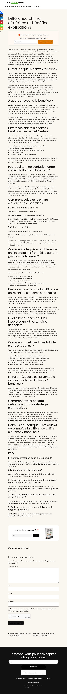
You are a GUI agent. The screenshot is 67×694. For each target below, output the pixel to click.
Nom (10, 585)
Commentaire (13, 566)
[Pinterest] (1, 22)
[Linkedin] (1, 18)
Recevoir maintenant (45, 42)
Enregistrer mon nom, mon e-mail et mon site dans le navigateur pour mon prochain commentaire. (33, 610)
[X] (1, 15)
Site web (11, 601)
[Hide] (0, 32)
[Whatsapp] (1, 25)
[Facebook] (1, 12)
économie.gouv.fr (25, 514)
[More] (1, 28)
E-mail (10, 593)
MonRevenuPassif (33, 682)
